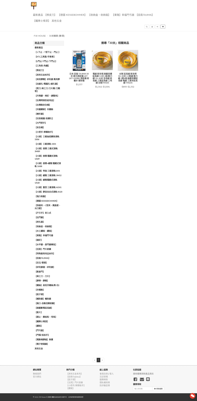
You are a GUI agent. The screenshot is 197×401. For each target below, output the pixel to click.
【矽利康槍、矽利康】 (45, 267)
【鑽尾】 (39, 326)
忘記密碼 (104, 376)
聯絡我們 (37, 373)
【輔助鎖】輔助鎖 (43, 299)
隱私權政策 (105, 382)
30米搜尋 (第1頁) (57, 36)
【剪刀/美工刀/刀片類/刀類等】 (47, 90)
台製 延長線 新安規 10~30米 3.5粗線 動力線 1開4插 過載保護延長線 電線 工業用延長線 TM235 (128, 78)
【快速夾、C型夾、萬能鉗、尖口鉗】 (48, 206)
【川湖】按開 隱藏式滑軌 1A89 (46, 157)
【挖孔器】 (40, 222)
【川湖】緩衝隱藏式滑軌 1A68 (46, 181)
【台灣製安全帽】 (43, 105)
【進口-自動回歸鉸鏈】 (45, 303)
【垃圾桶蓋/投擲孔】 (44, 119)
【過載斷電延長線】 (44, 308)
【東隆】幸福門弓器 (123, 15)
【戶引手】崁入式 (43, 213)
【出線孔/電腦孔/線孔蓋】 (47, 84)
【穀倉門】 (40, 272)
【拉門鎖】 (40, 218)
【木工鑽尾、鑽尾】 (44, 231)
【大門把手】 (41, 123)
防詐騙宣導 (105, 385)
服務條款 (104, 379)
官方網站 (37, 376)
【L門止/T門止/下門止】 (46, 61)
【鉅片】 (39, 312)
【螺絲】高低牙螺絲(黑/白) (47, 285)
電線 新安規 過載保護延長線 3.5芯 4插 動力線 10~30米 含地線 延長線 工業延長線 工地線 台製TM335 (102, 78)
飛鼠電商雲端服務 (75, 397)
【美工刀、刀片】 (43, 276)
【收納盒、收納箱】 (99, 15)
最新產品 (38, 15)
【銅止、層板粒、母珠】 (46, 317)
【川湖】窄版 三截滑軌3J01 (47, 171)
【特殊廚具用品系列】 (45, 254)
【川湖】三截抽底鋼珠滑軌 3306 (47, 138)
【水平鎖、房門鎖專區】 (46, 245)
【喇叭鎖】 (40, 114)
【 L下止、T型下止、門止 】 (47, 52)
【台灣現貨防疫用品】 (45, 100)
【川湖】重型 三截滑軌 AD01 (48, 187)
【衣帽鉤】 (40, 290)
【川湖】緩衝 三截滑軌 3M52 (48, 176)
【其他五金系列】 (43, 75)
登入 (112, 373)
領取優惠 (159, 389)
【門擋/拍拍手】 (42, 335)
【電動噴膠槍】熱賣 (44, 340)
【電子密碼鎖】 (42, 344)
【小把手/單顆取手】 (44, 132)
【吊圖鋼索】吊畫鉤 (44, 109)
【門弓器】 (40, 331)
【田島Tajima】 (144, 15)
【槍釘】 (39, 240)
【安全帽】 (40, 128)
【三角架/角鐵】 (42, 66)
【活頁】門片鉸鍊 (43, 249)
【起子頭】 (40, 294)
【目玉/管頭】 (41, 263)
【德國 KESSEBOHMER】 (72, 15)
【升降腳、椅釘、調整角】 (47, 96)
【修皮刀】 (50, 15)
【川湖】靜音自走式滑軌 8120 (48, 192)
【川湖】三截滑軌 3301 (45, 144)
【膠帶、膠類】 (42, 281)
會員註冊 (104, 373)
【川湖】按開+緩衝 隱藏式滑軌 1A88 (48, 164)
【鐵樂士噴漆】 (42, 21)
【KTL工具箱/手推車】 (45, 57)
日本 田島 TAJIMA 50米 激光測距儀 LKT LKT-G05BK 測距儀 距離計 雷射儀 (79, 77)
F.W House (40, 36)
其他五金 (57, 21)
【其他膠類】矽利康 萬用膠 (47, 79)
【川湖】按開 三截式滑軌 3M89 (46, 150)
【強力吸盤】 (41, 196)
